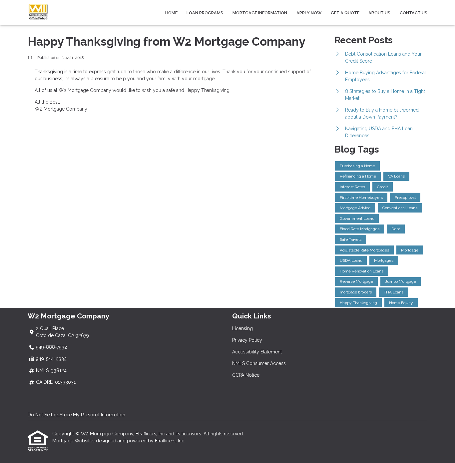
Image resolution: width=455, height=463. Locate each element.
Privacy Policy (247, 340)
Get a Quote (345, 12)
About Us (379, 12)
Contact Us (413, 12)
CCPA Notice (245, 375)
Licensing (242, 328)
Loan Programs (205, 12)
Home (171, 12)
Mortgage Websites (74, 440)
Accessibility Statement (257, 351)
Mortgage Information (259, 12)
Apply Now (308, 12)
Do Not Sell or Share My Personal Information (76, 414)
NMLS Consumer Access (259, 363)
